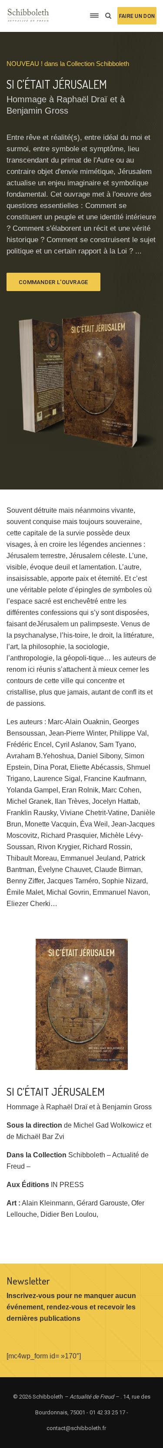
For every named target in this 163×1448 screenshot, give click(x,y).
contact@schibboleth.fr (76, 1428)
